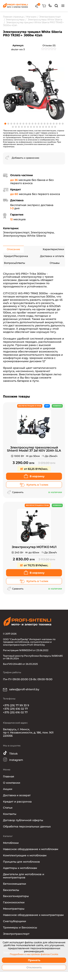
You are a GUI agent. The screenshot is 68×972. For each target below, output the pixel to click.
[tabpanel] (34, 89)
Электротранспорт (16, 232)
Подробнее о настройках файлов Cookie (34, 954)
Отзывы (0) (49, 45)
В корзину (37, 476)
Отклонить (34, 967)
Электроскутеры (42, 232)
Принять (34, 960)
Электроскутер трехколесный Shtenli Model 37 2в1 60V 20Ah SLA (34, 449)
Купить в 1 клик (37, 484)
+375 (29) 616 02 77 (15, 708)
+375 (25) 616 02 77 (15, 712)
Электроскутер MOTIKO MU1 (34, 547)
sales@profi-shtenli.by (23, 689)
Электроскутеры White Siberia (24, 235)
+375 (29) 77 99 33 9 (16, 705)
